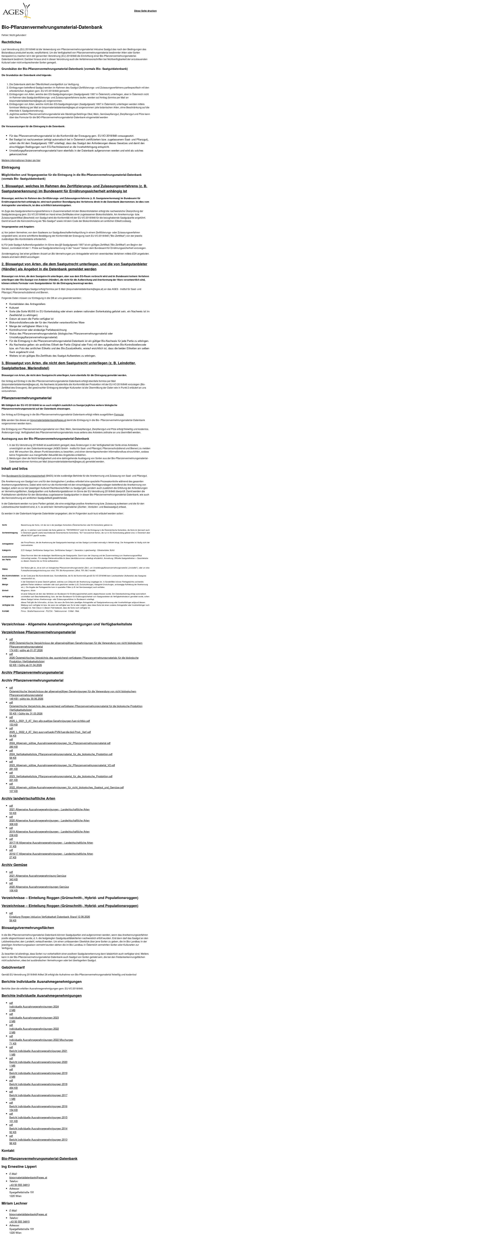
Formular (119, 414)
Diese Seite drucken (145, 10)
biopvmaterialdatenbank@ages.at (48, 420)
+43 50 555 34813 (19, 1185)
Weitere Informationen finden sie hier (21, 160)
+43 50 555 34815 (19, 1221)
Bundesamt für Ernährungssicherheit (25, 475)
